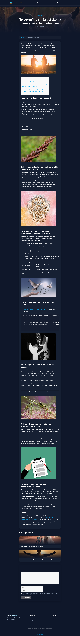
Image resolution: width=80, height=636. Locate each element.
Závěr (23, 93)
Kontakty (67, 2)
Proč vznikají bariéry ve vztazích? (29, 81)
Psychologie (32, 622)
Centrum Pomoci (40, 2)
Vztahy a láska (33, 620)
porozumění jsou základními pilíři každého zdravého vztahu (34, 309)
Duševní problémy (50, 2)
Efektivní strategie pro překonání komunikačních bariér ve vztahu (35, 84)
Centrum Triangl (18, 2)
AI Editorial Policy (40, 634)
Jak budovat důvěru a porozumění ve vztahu (31, 86)
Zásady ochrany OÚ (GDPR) (58, 622)
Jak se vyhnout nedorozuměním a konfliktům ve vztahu (33, 89)
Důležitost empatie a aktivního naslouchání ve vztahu (32, 91)
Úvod (34, 2)
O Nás (63, 2)
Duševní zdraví (33, 618)
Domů (21, 37)
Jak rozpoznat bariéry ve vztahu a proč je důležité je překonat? (34, 83)
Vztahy (58, 2)
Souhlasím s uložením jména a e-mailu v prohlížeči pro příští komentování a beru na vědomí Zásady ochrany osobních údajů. (40, 594)
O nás (54, 618)
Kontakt (54, 620)
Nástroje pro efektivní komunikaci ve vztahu (31, 88)
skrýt (36, 78)
